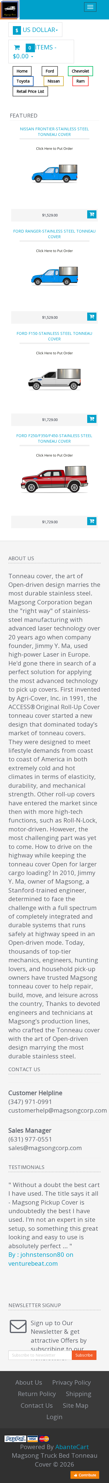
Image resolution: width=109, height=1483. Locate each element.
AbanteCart (72, 1446)
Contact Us (37, 1405)
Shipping (78, 1393)
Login (54, 1416)
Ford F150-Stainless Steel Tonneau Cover (54, 336)
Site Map (75, 1405)
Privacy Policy (71, 1382)
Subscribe (84, 1355)
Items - (34, 51)
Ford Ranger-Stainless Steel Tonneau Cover (54, 233)
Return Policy (37, 1393)
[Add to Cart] (91, 214)
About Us (28, 1382)
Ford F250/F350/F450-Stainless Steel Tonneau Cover (54, 438)
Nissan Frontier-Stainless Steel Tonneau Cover (54, 131)
